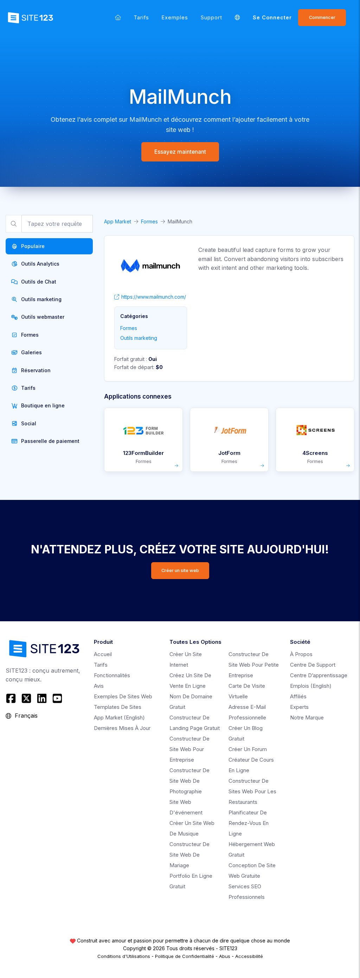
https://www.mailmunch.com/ (153, 297)
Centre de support (312, 664)
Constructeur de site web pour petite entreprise (254, 665)
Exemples (175, 17)
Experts (299, 707)
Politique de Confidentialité (184, 956)
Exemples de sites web (123, 696)
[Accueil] (118, 17)
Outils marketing (138, 338)
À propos (301, 654)
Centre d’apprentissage (318, 675)
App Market (117, 221)
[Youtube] (57, 698)
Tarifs (141, 17)
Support (211, 17)
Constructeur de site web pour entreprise (189, 749)
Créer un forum (248, 749)
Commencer (322, 17)
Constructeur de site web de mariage (189, 855)
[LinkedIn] (42, 698)
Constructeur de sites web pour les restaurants (252, 791)
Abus (224, 956)
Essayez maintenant (180, 151)
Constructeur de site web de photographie (189, 781)
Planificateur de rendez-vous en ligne (249, 823)
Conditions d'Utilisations (123, 956)
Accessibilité (249, 956)
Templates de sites (117, 707)
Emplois (311, 685)
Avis (99, 685)
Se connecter (272, 17)
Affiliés (298, 696)
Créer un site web (180, 570)
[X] (26, 698)
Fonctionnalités (112, 675)
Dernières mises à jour (122, 728)
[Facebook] (12, 698)
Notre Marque (307, 717)
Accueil (103, 654)
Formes (149, 221)
